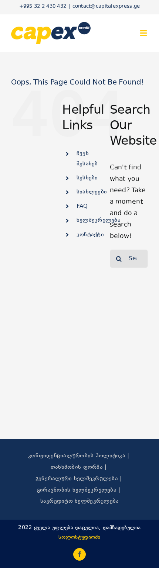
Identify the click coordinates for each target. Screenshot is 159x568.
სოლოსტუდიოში (79, 537)
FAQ (82, 206)
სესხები (87, 178)
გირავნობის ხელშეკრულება (76, 490)
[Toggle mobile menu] (144, 33)
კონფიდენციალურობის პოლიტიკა (76, 456)
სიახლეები (92, 192)
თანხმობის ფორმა (77, 467)
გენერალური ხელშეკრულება (76, 479)
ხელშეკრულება (99, 220)
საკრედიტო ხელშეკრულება (79, 501)
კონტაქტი (90, 235)
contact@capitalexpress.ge (106, 6)
